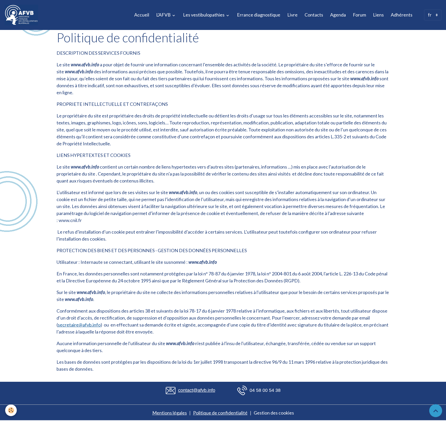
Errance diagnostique (258, 15)
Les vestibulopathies (204, 15)
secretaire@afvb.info (79, 325)
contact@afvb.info (196, 390)
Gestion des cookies (274, 413)
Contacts (314, 15)
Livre (292, 15)
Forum (359, 15)
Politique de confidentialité (220, 413)
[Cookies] (11, 410)
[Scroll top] (435, 410)
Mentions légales (169, 413)
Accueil (141, 15)
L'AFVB (163, 15)
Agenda (338, 15)
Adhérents (401, 15)
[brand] (23, 15)
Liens (378, 15)
